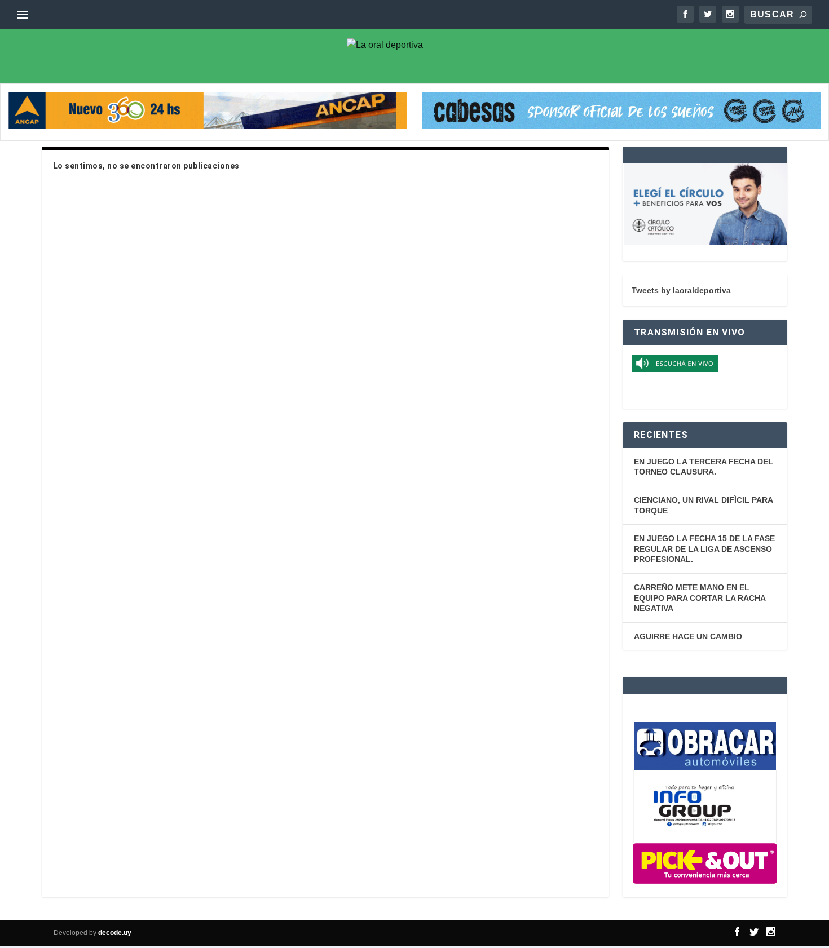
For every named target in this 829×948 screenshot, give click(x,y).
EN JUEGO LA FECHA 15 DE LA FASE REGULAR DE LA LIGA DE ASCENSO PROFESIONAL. (704, 549)
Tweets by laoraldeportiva (681, 290)
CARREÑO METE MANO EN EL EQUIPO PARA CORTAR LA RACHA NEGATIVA (699, 598)
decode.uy (114, 933)
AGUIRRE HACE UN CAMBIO (688, 636)
